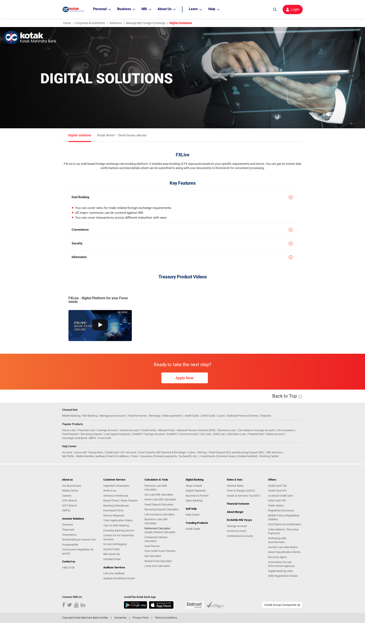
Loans (221, 415)
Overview (67, 524)
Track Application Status (118, 520)
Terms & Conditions (166, 617)
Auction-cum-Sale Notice (283, 547)
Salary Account (275, 434)
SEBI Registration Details (283, 575)
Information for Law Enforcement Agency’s (281, 564)
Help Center (193, 514)
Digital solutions (79, 135)
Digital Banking (194, 479)
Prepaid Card (256, 434)
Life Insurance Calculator (159, 514)
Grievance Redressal (115, 495)
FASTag (202, 452)
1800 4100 (68, 567)
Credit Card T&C (277, 485)
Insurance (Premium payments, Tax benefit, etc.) (169, 456)
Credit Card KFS (277, 490)
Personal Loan (86, 430)
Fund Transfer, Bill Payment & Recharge (161, 452)
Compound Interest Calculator (155, 539)
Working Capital (269, 456)
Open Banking (194, 500)
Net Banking (90, 415)
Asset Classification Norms (284, 552)
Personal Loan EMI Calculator (155, 487)
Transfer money (137, 415)
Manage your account (112, 415)
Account (67, 452)
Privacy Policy (141, 617)
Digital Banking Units (280, 571)
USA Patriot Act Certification (284, 524)
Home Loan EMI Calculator (160, 499)
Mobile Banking (71, 415)
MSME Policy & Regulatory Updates (283, 517)
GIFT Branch (69, 505)
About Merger (235, 511)
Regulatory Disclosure (281, 510)
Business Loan (227, 430)
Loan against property (117, 434)
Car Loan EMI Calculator (158, 494)
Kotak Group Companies (280, 605)
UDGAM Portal (111, 559)
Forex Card (104, 438)
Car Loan (205, 434)
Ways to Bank (194, 485)
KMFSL (66, 510)
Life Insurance (285, 430)
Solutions (115, 23)
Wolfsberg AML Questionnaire (277, 540)
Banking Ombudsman (116, 505)
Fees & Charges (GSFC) (241, 490)
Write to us (109, 490)
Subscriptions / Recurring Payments (283, 531)
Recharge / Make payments (165, 415)
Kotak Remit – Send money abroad (121, 135)
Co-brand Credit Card (280, 495)
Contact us (68, 561)
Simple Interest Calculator (159, 532)
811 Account (128, 452)
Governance (69, 534)
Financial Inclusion (238, 503)
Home (67, 23)
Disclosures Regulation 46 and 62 (77, 551)
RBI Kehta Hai (111, 554)
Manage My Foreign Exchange (145, 23)
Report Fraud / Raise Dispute (120, 500)
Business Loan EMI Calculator (156, 521)
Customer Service (114, 479)
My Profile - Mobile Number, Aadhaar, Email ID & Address (95, 456)
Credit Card (112, 452)
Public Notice (276, 505)
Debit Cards (208, 415)
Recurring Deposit (91, 434)
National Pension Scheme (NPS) (196, 430)
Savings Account (108, 430)
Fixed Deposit (70, 434)
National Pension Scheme (242, 415)
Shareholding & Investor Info (79, 539)
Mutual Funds (166, 430)
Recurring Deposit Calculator (161, 509)
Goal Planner (152, 546)
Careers (66, 495)
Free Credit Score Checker (160, 551)
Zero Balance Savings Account (256, 430)
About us (67, 479)
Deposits (265, 415)
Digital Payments (196, 490)
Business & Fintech (197, 495)
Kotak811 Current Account (182, 434)
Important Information (116, 485)
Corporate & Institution (90, 23)
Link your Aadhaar (114, 573)
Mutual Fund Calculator (158, 561)
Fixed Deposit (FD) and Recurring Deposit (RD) (236, 452)
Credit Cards (191, 415)
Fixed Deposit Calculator (158, 504)
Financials (68, 529)
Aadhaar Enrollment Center (119, 578)
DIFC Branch (69, 500)
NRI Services (274, 452)
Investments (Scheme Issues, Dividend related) (228, 456)
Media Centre (70, 490)
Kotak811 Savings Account (148, 434)
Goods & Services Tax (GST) (244, 495)
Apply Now (185, 378)
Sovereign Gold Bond (74, 438)
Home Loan (69, 430)
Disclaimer (120, 617)
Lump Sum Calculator (157, 565)
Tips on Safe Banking (116, 525)
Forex (134, 456)
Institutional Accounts (240, 536)
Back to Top (285, 396)
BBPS (92, 438)
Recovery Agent (277, 557)
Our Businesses (71, 485)
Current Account (129, 430)
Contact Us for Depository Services (118, 537)
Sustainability (70, 544)
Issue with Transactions (88, 452)
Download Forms (113, 510)
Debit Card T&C (277, 500)
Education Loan (237, 434)
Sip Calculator (152, 556)
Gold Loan (219, 434)
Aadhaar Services (114, 567)
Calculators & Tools (156, 479)
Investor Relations (73, 518)
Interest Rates (235, 485)
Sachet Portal (111, 549)
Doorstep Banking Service (118, 530)
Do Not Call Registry (115, 544)
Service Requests (113, 515)
